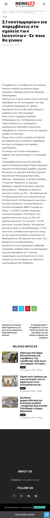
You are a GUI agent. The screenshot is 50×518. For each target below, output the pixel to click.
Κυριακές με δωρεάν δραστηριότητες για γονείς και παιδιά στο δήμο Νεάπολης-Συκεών (12, 330)
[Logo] (25, 463)
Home (4, 11)
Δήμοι (11, 11)
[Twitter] (21, 308)
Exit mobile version (25, 514)
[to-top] (46, 513)
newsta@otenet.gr (30, 480)
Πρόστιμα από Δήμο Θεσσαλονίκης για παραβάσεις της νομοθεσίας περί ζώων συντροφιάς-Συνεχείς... (33, 358)
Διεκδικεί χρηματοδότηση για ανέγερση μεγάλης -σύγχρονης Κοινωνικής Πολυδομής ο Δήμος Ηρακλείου (33, 404)
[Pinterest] (27, 308)
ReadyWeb (39, 507)
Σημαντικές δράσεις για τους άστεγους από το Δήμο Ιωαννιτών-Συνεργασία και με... (33, 380)
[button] (6, 4)
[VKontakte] (28, 496)
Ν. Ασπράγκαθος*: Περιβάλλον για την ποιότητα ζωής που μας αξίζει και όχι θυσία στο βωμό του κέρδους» (38, 331)
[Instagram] (21, 496)
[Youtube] (36, 496)
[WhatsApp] (34, 308)
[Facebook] (15, 308)
